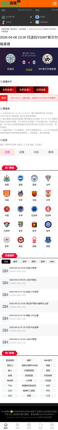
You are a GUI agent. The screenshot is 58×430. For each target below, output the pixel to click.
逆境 (10, 375)
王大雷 (26, 144)
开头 (48, 391)
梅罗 (29, 360)
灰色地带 (48, 375)
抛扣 (2, 144)
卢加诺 (48, 380)
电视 (48, 370)
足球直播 (22, 29)
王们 (10, 391)
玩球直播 (40, 89)
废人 (10, 370)
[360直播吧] (11, 3)
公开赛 (29, 380)
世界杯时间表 (10, 144)
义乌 (48, 396)
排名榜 (10, 380)
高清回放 (29, 375)
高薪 (29, 396)
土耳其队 (38, 144)
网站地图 (48, 417)
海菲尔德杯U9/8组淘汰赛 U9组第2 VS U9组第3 (30, 365)
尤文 (10, 396)
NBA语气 (48, 360)
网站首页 (13, 29)
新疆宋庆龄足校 (29, 385)
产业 (10, 385)
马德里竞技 (29, 370)
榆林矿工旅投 (29, 391)
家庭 (48, 365)
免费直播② (25, 89)
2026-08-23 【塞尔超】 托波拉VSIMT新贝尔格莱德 (32, 98)
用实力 (10, 365)
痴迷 (32, 144)
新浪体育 (10, 360)
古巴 (48, 385)
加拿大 (20, 144)
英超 (3, 10)
